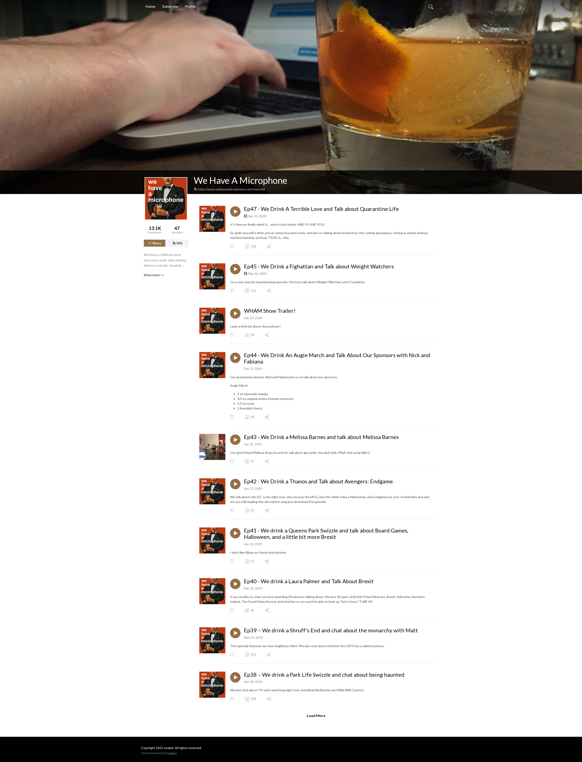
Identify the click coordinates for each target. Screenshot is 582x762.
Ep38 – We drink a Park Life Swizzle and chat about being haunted (324, 674)
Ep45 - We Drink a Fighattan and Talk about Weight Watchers (319, 266)
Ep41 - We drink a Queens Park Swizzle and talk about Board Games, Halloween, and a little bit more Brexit (326, 533)
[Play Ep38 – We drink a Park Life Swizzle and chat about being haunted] (235, 677)
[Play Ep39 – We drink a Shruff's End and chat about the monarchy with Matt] (235, 633)
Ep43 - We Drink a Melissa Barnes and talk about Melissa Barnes (321, 437)
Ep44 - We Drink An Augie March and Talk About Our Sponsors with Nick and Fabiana (337, 358)
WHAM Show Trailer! (270, 311)
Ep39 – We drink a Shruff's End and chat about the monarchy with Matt (331, 630)
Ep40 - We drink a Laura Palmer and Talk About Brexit (309, 581)
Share (156, 243)
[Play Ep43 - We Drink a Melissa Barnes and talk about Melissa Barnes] (235, 439)
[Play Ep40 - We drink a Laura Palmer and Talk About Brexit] (235, 584)
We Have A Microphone (240, 180)
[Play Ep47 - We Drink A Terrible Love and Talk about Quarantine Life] (235, 211)
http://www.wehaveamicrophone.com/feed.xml (231, 189)
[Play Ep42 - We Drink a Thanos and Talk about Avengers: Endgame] (235, 484)
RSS (179, 243)
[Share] (269, 246)
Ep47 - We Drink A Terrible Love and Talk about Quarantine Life (321, 209)
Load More (316, 715)
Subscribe (170, 6)
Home (150, 6)
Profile (190, 6)
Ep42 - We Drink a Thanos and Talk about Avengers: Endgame (318, 481)
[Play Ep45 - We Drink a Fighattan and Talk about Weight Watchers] (235, 269)
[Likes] (232, 246)
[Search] (431, 6)
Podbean (171, 753)
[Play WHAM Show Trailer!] (235, 313)
